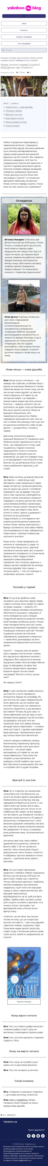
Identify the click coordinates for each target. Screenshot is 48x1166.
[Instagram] (33, 1136)
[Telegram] (38, 1136)
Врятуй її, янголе (14, 114)
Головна (4, 58)
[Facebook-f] (29, 1136)
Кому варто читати (15, 118)
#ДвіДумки (11, 1115)
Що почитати (23, 58)
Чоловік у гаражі (14, 111)
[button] (24, 23)
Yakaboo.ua (10, 1121)
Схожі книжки (13, 126)
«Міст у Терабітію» (18, 1100)
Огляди (12, 58)
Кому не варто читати (16, 122)
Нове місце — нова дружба (19, 107)
